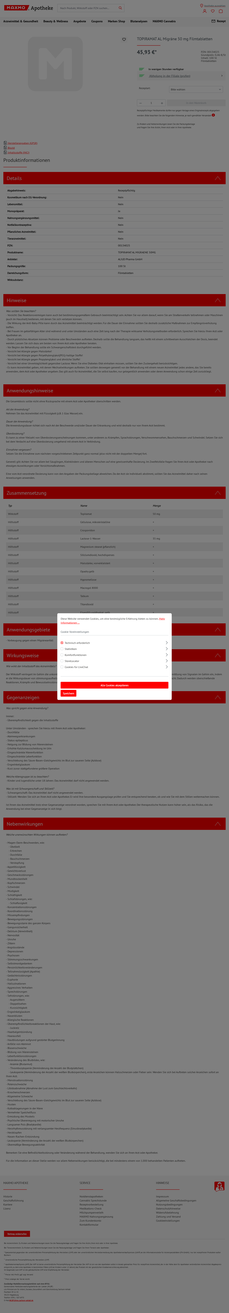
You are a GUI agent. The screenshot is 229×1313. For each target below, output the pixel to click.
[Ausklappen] (166, 642)
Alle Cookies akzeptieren (115, 685)
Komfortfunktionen (76, 654)
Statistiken (71, 648)
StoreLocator (72, 660)
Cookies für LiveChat (76, 666)
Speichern (68, 693)
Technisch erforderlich (77, 642)
